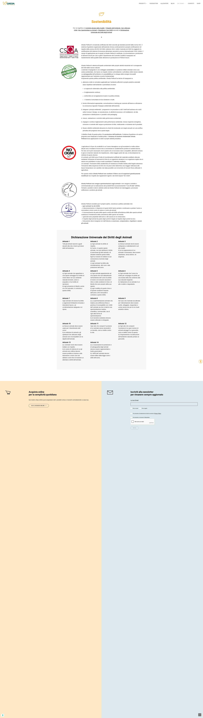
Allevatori (164, 3)
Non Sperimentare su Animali (87, 30)
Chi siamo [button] (180, 3)
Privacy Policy (157, 413)
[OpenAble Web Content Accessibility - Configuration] (200, 361)
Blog (173, 3)
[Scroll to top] (199, 714)
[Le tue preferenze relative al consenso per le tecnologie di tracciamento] (2, 715)
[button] (15, 392)
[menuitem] (143, 3)
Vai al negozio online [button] (38, 405)
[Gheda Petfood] (9, 3)
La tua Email (134, 400)
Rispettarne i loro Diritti (105, 30)
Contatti (191, 3)
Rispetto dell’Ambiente (113, 28)
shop (198, 3)
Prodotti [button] (142, 3)
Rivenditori (154, 3)
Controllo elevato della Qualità (94, 28)
